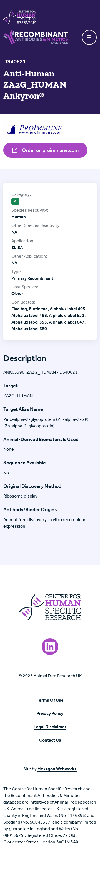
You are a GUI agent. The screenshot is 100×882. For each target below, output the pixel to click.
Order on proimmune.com (50, 150)
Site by (50, 768)
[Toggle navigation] (89, 37)
